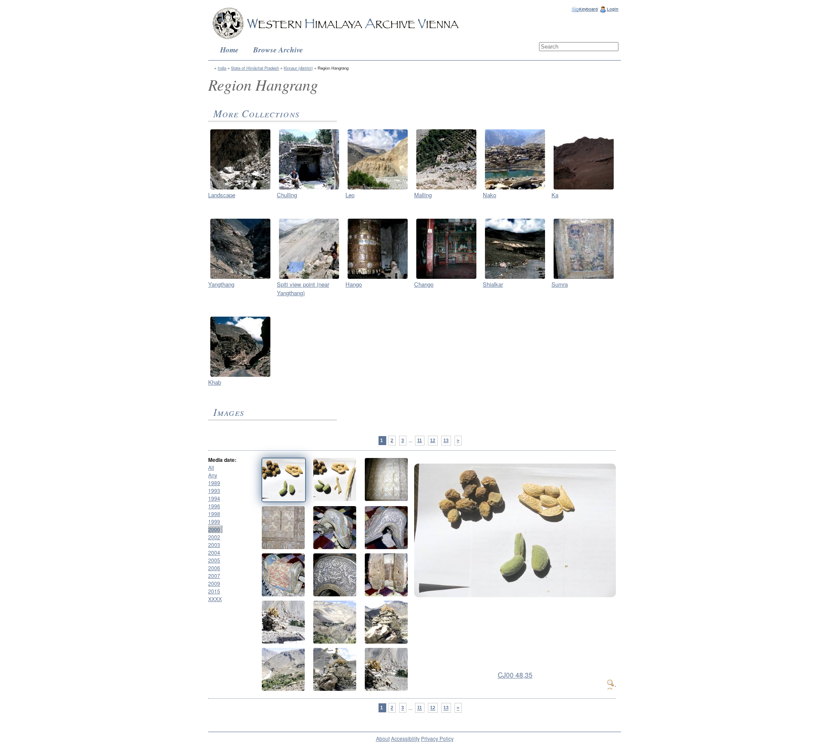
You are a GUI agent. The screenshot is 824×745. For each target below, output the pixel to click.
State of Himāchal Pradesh (255, 68)
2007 (214, 575)
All (211, 467)
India (222, 68)
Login (612, 9)
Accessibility (405, 738)
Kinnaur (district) (298, 68)
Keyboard (588, 9)
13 (445, 440)
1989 (214, 482)
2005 (214, 560)
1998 (214, 513)
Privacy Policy (437, 738)
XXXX (215, 598)
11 (419, 440)
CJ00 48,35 (515, 674)
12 (432, 440)
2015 (214, 591)
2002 (214, 536)
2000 (214, 529)
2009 (214, 583)
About (383, 738)
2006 (214, 567)
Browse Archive (278, 49)
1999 (214, 521)
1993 (214, 490)
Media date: (222, 460)
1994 (214, 498)
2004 (214, 552)
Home (229, 49)
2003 (214, 544)
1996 (214, 506)
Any (212, 475)
